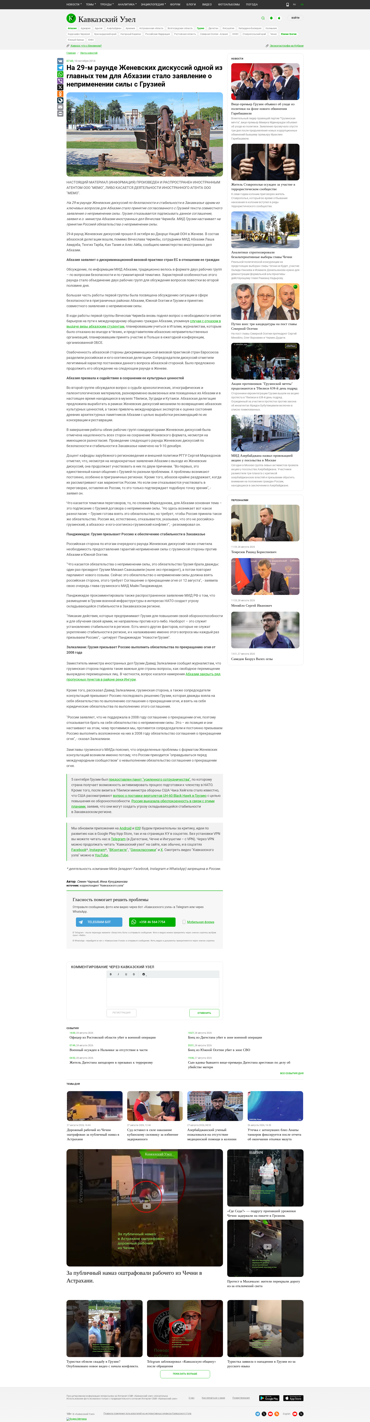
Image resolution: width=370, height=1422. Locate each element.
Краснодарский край (105, 34)
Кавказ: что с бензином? (86, 45)
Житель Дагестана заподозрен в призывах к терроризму (111, 1062)
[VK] (60, 61)
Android (125, 828)
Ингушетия (228, 28)
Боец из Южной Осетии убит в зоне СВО (219, 1049)
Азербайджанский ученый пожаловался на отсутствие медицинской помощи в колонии (211, 1134)
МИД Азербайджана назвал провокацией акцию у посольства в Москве (262, 457)
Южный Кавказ (76, 40)
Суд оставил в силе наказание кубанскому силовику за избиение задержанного (152, 1134)
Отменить (204, 1013)
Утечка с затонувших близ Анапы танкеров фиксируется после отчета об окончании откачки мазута (274, 1134)
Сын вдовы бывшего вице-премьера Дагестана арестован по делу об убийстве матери (239, 1064)
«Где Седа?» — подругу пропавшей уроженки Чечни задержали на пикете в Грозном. (261, 1213)
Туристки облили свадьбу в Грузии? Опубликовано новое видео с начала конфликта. (102, 1363)
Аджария (85, 28)
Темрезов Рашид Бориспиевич (253, 551)
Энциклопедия (152, 4)
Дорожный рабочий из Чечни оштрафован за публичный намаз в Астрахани (93, 1134)
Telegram (118, 839)
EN (302, 4)
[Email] (60, 107)
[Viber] (60, 81)
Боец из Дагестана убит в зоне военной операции (225, 1037)
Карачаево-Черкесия (79, 34)
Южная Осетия (289, 34)
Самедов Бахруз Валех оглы (252, 658)
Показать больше (185, 1373)
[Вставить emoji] (143, 974)
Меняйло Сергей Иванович (251, 605)
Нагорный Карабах (130, 34)
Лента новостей (89, 53)
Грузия (200, 28)
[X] (60, 87)
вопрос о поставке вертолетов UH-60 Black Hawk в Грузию (160, 796)
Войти (295, 18)
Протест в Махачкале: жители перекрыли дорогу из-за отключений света (263, 1283)
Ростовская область (185, 34)
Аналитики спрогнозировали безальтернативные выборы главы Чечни (261, 254)
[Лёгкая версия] (287, 4)
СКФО (235, 34)
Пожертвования (241, 1398)
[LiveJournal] (60, 100)
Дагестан (213, 28)
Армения (130, 28)
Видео (207, 4)
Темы (90, 4)
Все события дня (292, 1073)
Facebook (78, 850)
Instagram (97, 850)
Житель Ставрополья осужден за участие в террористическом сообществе (263, 186)
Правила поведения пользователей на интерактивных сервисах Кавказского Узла (147, 1413)
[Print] (60, 113)
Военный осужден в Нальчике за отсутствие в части (109, 1049)
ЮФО (90, 40)
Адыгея (99, 28)
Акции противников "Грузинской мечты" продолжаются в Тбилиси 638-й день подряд (264, 385)
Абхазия (72, 28)
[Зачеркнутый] (134, 974)
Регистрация (121, 1012)
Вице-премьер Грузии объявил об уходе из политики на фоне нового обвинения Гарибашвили (262, 108)
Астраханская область (151, 28)
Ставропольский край (254, 34)
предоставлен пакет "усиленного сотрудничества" (149, 779)
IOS (137, 828)
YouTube (101, 855)
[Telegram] (60, 68)
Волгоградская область (180, 28)
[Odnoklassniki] (60, 94)
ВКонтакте (118, 850)
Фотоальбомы (229, 4)
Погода (251, 4)
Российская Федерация (157, 34)
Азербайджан (114, 28)
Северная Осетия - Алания (214, 34)
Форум (175, 4)
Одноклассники (143, 850)
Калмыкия (271, 28)
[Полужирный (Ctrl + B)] (110, 974)
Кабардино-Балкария (250, 28)
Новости (73, 4)
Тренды (106, 4)
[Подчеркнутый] (126, 974)
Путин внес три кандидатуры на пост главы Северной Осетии (264, 326)
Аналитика (126, 4)
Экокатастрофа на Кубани (286, 45)
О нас (191, 1398)
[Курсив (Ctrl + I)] (118, 974)
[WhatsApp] (60, 74)
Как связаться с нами (213, 1398)
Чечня (273, 34)
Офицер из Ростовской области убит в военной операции (113, 1037)
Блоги (191, 4)
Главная (71, 53)
